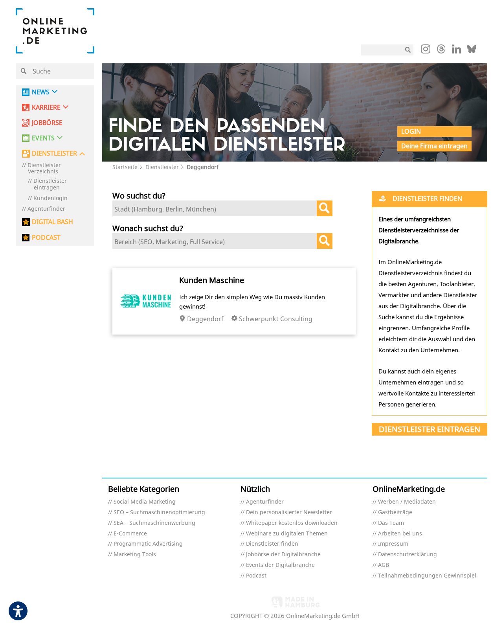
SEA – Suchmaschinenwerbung (154, 523)
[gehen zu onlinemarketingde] (425, 50)
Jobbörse (47, 123)
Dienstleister (162, 167)
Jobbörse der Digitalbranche (283, 554)
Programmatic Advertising (148, 544)
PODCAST (46, 237)
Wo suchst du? (138, 195)
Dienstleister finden (272, 544)
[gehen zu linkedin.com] (456, 51)
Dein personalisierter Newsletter (289, 512)
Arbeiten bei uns (400, 533)
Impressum (393, 544)
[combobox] (222, 208)
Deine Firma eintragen (434, 146)
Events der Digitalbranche (280, 565)
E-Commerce (130, 533)
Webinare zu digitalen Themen (287, 533)
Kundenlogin (50, 198)
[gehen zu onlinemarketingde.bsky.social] (471, 51)
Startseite (125, 167)
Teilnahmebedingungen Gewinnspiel (427, 575)
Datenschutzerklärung (407, 554)
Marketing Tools (135, 554)
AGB (383, 565)
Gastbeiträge (395, 512)
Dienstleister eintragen (50, 184)
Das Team (391, 523)
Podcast (256, 575)
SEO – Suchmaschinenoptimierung (159, 512)
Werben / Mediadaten (407, 501)
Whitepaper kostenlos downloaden (292, 523)
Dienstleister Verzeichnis (44, 168)
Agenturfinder (46, 209)
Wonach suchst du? (147, 228)
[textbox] (216, 209)
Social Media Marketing (145, 501)
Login (411, 131)
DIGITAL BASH (52, 222)
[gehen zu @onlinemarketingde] (441, 51)
